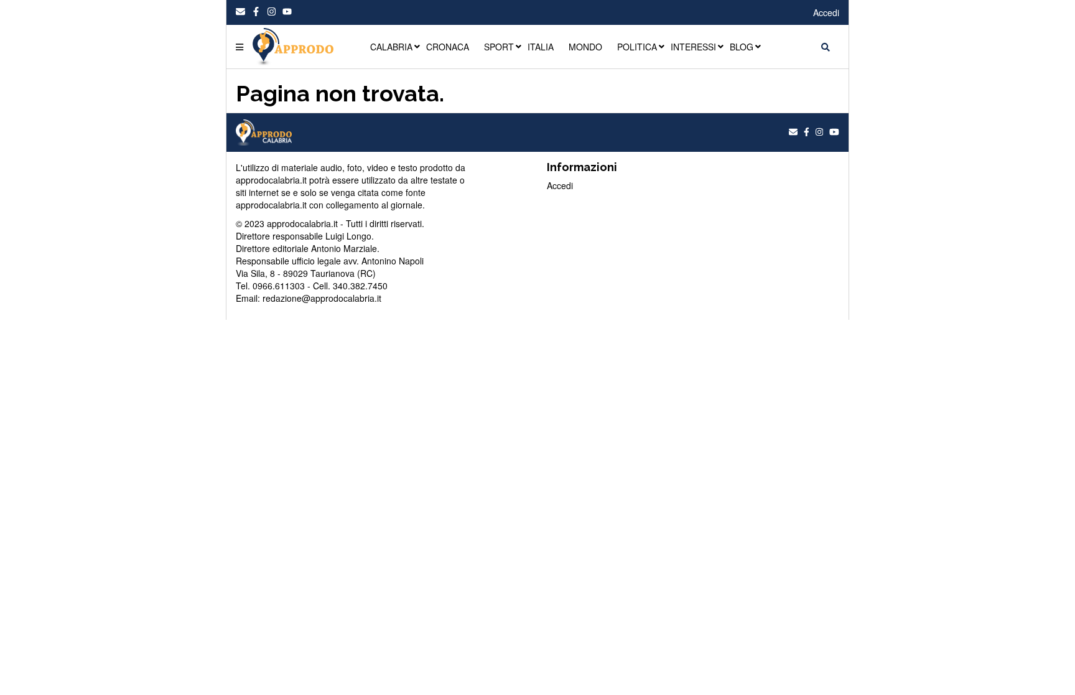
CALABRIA (391, 46)
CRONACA (447, 46)
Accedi (826, 12)
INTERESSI (693, 46)
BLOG (741, 46)
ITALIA (541, 46)
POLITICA (637, 46)
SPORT (499, 46)
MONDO (585, 46)
